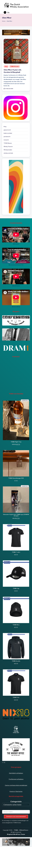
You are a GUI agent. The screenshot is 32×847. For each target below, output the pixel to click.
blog (6, 66)
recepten (6, 140)
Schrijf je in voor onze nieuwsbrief (16, 816)
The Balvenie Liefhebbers (16, 779)
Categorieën (16, 801)
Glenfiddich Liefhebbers (16, 773)
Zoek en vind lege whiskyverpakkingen (16, 785)
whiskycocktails (8, 153)
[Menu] (8, 12)
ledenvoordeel (8, 133)
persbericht (7, 136)
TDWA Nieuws (14, 66)
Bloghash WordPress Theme (16, 834)
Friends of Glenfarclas (16, 791)
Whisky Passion (8, 146)
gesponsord (7, 130)
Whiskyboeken (8, 150)
